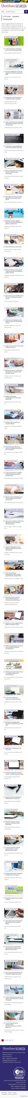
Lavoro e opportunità (11, 37)
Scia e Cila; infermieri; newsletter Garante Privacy (13, 698)
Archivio (10, 1092)
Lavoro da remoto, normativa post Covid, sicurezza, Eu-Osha (13, 49)
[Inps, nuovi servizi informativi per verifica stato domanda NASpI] (14, 913)
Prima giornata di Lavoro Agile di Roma (14, 898)
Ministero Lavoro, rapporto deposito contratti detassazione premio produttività (14, 222)
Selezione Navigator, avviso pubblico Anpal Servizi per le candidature (13, 548)
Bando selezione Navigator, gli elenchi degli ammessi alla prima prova (13, 498)
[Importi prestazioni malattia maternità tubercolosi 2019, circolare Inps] (14, 465)
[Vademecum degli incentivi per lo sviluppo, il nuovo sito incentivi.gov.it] (14, 664)
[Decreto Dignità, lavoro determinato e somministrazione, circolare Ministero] (14, 1015)
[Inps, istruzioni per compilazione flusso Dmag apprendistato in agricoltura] (14, 565)
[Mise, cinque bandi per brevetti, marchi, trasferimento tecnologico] (14, 163)
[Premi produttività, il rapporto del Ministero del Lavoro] (14, 865)
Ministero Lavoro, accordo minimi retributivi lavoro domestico (12, 823)
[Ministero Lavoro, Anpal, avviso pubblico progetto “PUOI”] (14, 615)
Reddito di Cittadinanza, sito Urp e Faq (13, 748)
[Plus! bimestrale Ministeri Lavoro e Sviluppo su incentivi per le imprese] (14, 439)
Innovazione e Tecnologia (12, 134)
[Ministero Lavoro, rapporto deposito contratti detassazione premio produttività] (14, 213)
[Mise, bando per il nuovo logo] (14, 239)
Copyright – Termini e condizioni (9, 1094)
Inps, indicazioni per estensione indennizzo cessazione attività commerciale (14, 123)
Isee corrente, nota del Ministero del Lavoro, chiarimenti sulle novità (14, 297)
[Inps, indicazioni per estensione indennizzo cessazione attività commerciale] (14, 114)
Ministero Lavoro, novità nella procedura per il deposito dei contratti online (13, 372)
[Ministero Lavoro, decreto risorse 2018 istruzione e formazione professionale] (14, 589)
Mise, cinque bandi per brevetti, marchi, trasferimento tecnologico (14, 172)
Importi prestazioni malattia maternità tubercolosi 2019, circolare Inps (13, 474)
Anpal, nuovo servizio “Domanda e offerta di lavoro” (14, 346)
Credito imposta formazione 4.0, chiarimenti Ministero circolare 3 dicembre (14, 998)
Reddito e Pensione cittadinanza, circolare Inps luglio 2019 (13, 398)
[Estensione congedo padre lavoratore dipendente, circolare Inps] (14, 714)
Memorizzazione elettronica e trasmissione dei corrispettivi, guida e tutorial (13, 271)
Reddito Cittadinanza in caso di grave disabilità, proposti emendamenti (14, 647)
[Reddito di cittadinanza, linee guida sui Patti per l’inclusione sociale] (14, 312)
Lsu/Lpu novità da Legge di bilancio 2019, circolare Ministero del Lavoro (12, 849)
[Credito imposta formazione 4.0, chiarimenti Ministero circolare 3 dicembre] (14, 989)
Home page (4, 1092)
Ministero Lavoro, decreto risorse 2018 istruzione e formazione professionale (12, 598)
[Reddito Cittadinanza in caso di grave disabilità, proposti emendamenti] (14, 638)
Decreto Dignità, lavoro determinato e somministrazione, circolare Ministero (13, 1025)
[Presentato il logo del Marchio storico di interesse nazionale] (14, 138)
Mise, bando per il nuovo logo (13, 246)
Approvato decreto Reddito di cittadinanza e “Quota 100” (13, 797)
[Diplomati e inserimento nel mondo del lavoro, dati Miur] (14, 89)
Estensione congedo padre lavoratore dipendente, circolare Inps (14, 723)
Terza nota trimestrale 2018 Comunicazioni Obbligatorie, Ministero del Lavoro (13, 948)
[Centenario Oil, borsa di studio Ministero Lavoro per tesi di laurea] (14, 188)
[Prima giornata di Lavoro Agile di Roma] (14, 890)
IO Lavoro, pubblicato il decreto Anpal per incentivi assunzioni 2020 (14, 73)
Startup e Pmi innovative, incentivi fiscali (12, 423)
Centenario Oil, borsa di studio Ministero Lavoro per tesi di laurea (13, 198)
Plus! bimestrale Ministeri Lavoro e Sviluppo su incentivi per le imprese (13, 448)
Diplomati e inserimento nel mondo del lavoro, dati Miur (13, 98)
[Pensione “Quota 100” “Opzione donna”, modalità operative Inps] (14, 764)
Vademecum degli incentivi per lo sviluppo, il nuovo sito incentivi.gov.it (14, 673)
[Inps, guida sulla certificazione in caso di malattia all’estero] (14, 964)
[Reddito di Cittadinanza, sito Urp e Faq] (14, 740)
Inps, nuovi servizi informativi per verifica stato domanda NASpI (14, 922)
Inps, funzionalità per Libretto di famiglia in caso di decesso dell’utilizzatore (14, 522)
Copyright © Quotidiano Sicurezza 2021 (11, 1062)
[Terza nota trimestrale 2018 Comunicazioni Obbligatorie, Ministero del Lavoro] (14, 939)
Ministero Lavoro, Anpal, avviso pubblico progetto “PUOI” (14, 623)
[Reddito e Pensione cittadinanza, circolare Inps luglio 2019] (14, 388)
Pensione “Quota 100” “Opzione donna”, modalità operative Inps (14, 773)
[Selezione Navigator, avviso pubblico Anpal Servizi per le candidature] (14, 539)
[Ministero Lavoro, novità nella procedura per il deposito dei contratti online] (14, 362)
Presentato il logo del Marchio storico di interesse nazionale (13, 146)
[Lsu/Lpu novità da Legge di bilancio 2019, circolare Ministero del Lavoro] (14, 839)
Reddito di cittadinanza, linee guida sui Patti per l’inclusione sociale (13, 321)
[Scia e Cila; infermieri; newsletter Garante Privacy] (14, 690)
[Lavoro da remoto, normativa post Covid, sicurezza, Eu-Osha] (14, 41)
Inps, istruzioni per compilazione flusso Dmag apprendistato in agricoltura (13, 574)
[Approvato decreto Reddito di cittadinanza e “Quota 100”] (14, 789)
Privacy (14, 1092)
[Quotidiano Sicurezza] (14, 6)
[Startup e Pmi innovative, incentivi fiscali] (14, 414)
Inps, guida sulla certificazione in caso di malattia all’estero (13, 973)
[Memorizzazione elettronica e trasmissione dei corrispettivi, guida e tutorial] (14, 262)
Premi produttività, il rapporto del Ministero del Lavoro (14, 874)
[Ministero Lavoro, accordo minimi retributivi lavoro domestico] (14, 813)
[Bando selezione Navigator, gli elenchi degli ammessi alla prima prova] (14, 489)
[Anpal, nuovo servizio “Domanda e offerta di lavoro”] (14, 338)
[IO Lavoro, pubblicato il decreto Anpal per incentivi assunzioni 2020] (14, 63)
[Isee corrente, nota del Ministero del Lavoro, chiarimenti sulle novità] (14, 288)
